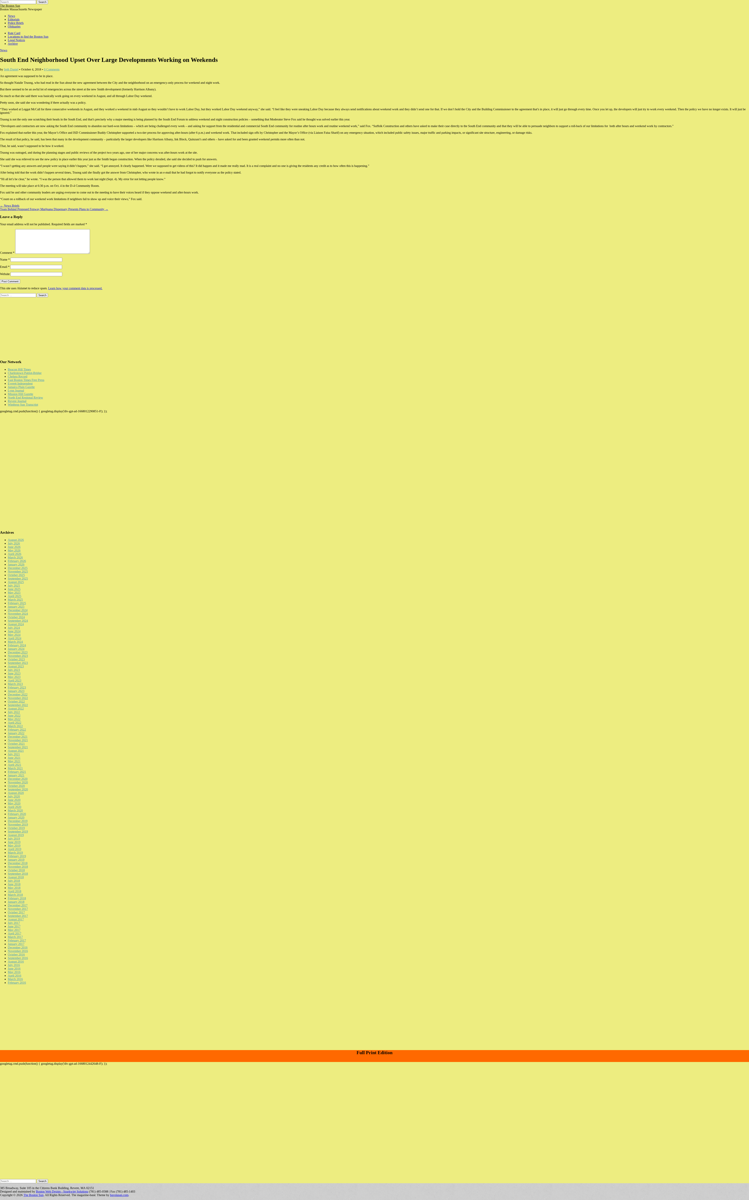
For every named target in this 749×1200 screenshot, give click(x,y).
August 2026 (16, 540)
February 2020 (17, 814)
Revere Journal (17, 401)
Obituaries (14, 26)
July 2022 (14, 712)
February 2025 (17, 603)
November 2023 (18, 655)
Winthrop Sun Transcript (23, 404)
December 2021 (18, 736)
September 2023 (18, 663)
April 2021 (14, 764)
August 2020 (16, 793)
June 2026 (14, 547)
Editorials (14, 19)
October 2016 (16, 954)
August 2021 (16, 750)
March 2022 (15, 726)
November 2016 (18, 951)
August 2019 (16, 835)
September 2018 (18, 873)
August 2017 (16, 919)
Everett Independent (20, 383)
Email (5, 266)
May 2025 (14, 592)
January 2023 (16, 691)
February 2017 (17, 940)
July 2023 (14, 670)
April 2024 (14, 638)
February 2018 (17, 898)
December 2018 (18, 863)
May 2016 (14, 972)
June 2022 (14, 715)
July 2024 (14, 627)
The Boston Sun (10, 5)
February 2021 (17, 771)
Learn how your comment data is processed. (75, 288)
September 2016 (18, 958)
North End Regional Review (25, 397)
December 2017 (18, 905)
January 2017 (16, 944)
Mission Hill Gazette (20, 394)
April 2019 (14, 849)
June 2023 (14, 673)
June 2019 (14, 842)
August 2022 (16, 708)
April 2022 (14, 722)
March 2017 (15, 937)
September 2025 (18, 578)
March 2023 (15, 684)
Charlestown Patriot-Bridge (25, 373)
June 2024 (14, 631)
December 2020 (18, 778)
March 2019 (15, 852)
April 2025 (14, 596)
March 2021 (15, 768)
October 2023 (16, 659)
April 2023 (14, 680)
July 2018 (14, 880)
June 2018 (14, 884)
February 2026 (17, 561)
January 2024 (16, 648)
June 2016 (14, 968)
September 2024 (18, 620)
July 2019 (14, 838)
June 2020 (14, 800)
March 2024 (15, 641)
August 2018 (16, 877)
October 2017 (16, 912)
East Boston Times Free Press (26, 380)
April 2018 (14, 891)
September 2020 (18, 789)
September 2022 (18, 705)
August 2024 (16, 624)
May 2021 (14, 761)
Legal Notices (16, 40)
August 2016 (16, 961)
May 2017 (14, 930)
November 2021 (18, 740)
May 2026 (14, 550)
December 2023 (18, 652)
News (11, 16)
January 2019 (16, 859)
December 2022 (18, 694)
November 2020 (18, 782)
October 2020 (16, 786)
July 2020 (14, 796)
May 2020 (14, 803)
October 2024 (16, 617)
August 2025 (16, 582)
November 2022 (18, 698)
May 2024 (14, 634)
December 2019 (18, 821)
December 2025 (18, 568)
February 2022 (17, 729)
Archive (13, 43)
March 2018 (15, 894)
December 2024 (18, 610)
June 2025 (14, 589)
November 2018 (18, 866)
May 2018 (14, 887)
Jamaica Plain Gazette (21, 387)
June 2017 (14, 926)
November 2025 (18, 571)
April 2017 (14, 933)
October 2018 (16, 870)
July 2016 (14, 965)
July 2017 (14, 923)
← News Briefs (9, 205)
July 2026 (14, 543)
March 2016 (15, 979)
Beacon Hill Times (19, 369)
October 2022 (16, 701)
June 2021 (14, 757)
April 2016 (14, 975)
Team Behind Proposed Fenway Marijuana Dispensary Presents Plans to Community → (54, 209)
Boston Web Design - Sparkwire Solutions (62, 1191)
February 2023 (17, 687)
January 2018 (16, 901)
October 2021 (16, 743)
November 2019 (18, 824)
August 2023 (16, 666)
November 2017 (18, 908)
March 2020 (15, 810)
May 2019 (14, 845)
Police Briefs (16, 23)
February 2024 (17, 645)
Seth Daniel (11, 69)
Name (5, 259)
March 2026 (15, 557)
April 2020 (14, 807)
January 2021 (16, 775)
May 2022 (14, 719)
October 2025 (16, 575)
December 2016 (18, 947)
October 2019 (16, 828)
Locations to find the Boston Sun (28, 36)
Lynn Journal (16, 390)
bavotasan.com (119, 1195)
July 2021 (14, 754)
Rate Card (14, 33)
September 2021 (18, 747)
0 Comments (51, 69)
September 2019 (18, 831)
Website (5, 274)
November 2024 (18, 613)
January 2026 (16, 564)
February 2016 (17, 982)
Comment (7, 252)
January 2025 (16, 606)
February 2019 (17, 856)
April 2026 (14, 554)
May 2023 (14, 677)
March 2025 (15, 599)
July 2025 (14, 585)
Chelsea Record (17, 376)
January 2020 (16, 817)
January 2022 (16, 733)
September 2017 (18, 916)
